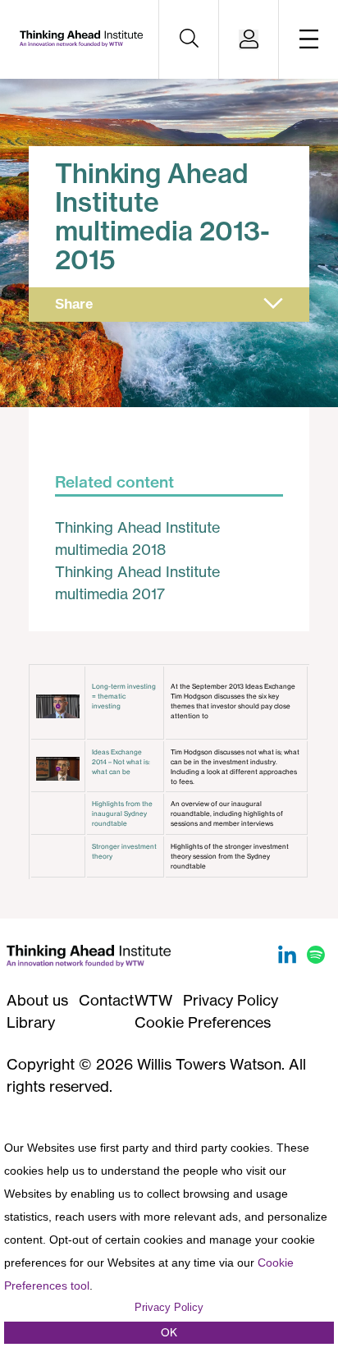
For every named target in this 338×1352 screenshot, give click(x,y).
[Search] (189, 39)
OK (169, 1332)
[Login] (248, 40)
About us (37, 1000)
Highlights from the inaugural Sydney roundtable (122, 813)
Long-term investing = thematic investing (124, 696)
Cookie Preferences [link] (203, 1022)
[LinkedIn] (289, 958)
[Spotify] (316, 958)
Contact (106, 1000)
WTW (153, 1000)
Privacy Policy (230, 1000)
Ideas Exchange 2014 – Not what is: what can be (121, 762)
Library (31, 1022)
